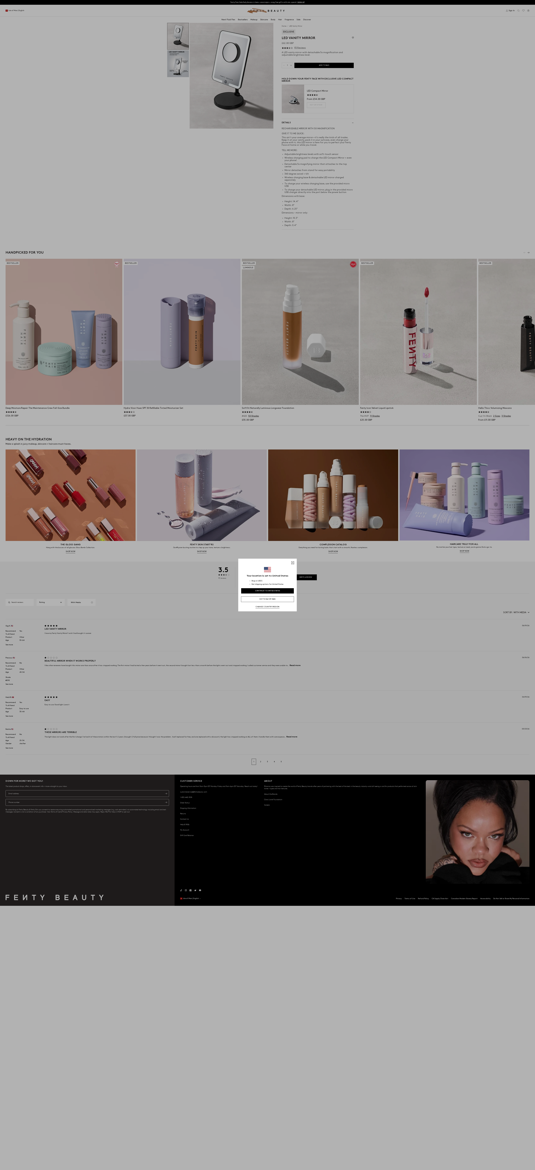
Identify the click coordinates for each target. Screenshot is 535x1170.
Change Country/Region (267, 607)
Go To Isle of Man (267, 599)
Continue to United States (267, 591)
